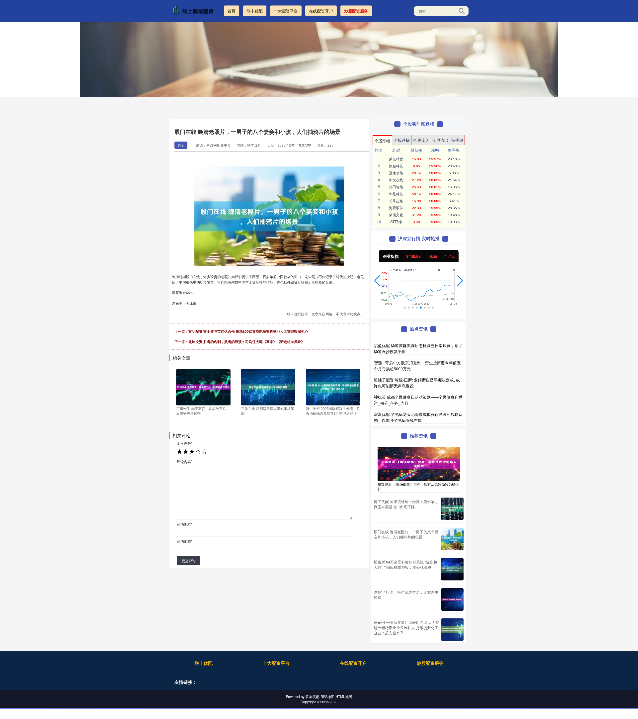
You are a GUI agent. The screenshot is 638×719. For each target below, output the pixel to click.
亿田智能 (396, 186)
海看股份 (396, 207)
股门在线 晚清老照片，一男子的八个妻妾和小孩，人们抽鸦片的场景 (406, 534)
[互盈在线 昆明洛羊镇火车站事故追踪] (268, 386)
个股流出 (440, 140)
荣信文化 (396, 214)
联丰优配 (255, 11)
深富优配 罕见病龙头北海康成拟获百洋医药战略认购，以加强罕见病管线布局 (418, 417)
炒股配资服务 (356, 11)
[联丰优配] (193, 10)
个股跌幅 (402, 140)
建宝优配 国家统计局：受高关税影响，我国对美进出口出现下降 (406, 504)
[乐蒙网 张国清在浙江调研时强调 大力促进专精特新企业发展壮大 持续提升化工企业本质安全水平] (452, 629)
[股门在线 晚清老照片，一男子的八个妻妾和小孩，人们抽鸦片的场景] (452, 539)
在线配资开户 (321, 11)
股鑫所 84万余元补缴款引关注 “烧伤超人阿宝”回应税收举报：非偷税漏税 (405, 564)
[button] (377, 280)
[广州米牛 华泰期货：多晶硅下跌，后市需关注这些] (203, 386)
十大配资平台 (286, 11)
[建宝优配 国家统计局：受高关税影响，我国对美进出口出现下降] (452, 509)
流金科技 (396, 165)
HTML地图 (343, 696)
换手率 (457, 140)
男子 (180, 145)
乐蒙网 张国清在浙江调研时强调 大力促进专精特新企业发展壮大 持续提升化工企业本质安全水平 (406, 627)
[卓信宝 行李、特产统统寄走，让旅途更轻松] (452, 599)
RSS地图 (327, 696)
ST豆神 (396, 221)
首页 (232, 11)
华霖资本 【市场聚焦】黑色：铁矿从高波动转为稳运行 (418, 486)
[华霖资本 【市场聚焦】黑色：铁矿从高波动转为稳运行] (419, 463)
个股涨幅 (382, 141)
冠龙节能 (396, 172)
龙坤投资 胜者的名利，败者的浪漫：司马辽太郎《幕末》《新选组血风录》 (246, 341)
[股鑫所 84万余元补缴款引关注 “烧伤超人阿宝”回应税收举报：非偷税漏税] (452, 569)
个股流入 (421, 140)
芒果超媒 (396, 200)
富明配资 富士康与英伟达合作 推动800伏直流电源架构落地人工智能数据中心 (248, 331)
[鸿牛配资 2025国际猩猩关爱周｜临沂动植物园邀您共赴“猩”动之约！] (333, 386)
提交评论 (189, 560)
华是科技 (396, 193)
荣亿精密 (396, 158)
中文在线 (396, 179)
